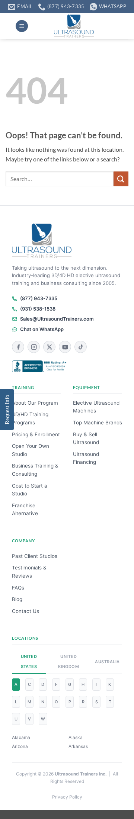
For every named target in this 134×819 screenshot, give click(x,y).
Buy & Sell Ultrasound (86, 438)
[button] (22, 26)
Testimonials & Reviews (29, 572)
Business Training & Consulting (35, 470)
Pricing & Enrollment (36, 434)
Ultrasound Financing (86, 458)
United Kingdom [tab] (68, 661)
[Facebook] (18, 347)
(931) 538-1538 (37, 309)
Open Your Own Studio (30, 450)
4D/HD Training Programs (30, 418)
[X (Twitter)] (49, 347)
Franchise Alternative (25, 509)
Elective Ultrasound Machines (96, 407)
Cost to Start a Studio (29, 490)
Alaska (75, 737)
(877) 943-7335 (38, 298)
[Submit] (121, 178)
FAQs (18, 588)
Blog (17, 599)
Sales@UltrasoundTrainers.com (57, 319)
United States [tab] (29, 661)
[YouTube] (65, 347)
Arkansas (78, 746)
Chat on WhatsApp (42, 329)
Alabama (21, 737)
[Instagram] (34, 347)
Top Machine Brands (97, 422)
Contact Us (25, 611)
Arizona (20, 746)
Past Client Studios (34, 556)
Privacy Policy (67, 797)
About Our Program (35, 403)
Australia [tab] (106, 661)
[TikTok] (80, 347)
